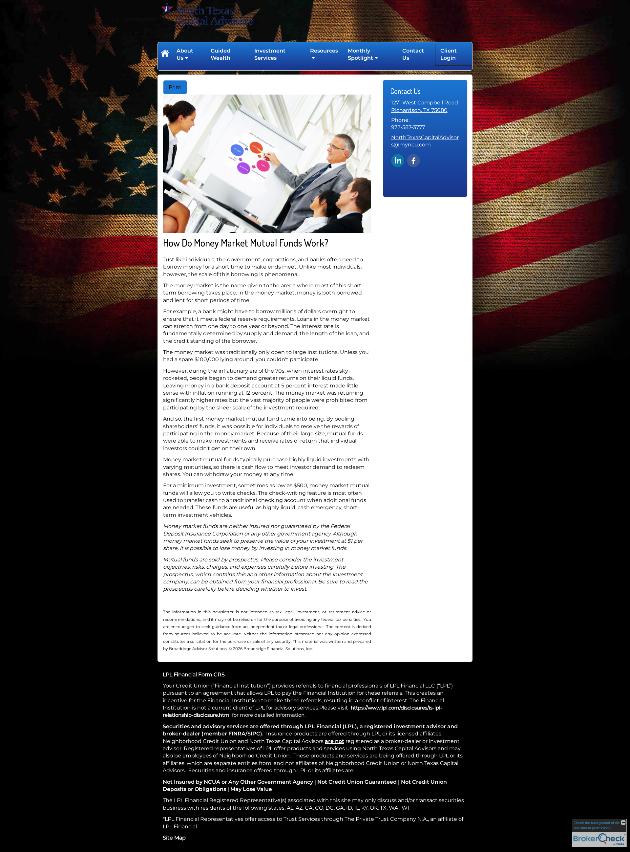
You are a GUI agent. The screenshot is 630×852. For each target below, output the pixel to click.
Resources (324, 51)
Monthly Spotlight (360, 54)
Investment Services (269, 54)
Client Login (448, 54)
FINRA (236, 734)
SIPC (253, 734)
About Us (185, 54)
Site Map (174, 838)
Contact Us (413, 54)
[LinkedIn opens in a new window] (397, 160)
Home (165, 54)
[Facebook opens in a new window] (413, 160)
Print (175, 87)
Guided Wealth (220, 54)
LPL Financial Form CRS (194, 674)
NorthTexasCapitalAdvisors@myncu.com (425, 141)
